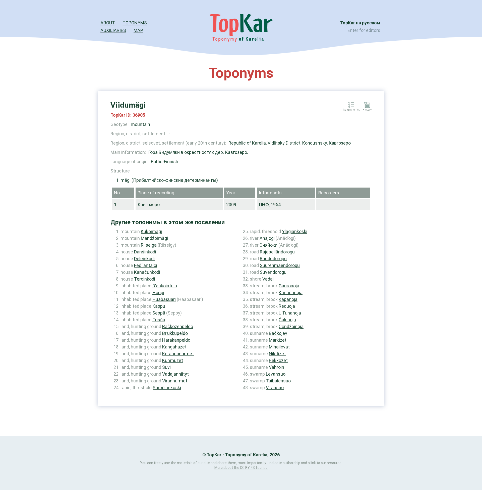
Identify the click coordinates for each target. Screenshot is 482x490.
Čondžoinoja (291, 326)
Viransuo (275, 387)
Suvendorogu (273, 272)
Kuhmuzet (172, 360)
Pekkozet (278, 360)
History (367, 109)
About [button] (107, 22)
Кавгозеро (340, 143)
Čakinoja (287, 319)
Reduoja (287, 306)
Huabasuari (164, 299)
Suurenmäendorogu (280, 265)
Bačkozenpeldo (177, 326)
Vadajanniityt (175, 374)
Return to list (351, 109)
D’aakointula (164, 285)
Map (138, 30)
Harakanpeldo (176, 340)
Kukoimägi (151, 231)
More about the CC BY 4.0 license (241, 468)
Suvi (166, 367)
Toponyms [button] (135, 22)
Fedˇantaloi (145, 265)
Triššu (158, 319)
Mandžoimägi (154, 238)
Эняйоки (268, 245)
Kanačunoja (291, 292)
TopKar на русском (360, 22)
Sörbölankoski (167, 387)
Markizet (277, 340)
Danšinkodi (145, 251)
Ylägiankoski (294, 231)
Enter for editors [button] (363, 30)
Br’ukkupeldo (175, 333)
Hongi (158, 292)
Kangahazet (174, 346)
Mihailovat (279, 346)
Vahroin (276, 367)
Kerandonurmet (178, 353)
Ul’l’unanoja (290, 313)
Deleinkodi (144, 258)
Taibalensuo (278, 380)
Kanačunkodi (147, 272)
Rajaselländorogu (277, 251)
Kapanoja (288, 299)
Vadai (268, 279)
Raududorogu (273, 258)
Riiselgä (149, 245)
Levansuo (275, 374)
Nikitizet (277, 353)
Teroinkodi (144, 279)
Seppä (158, 313)
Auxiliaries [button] (113, 30)
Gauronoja (289, 285)
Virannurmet (174, 380)
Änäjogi (267, 238)
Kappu (158, 306)
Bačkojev (278, 333)
